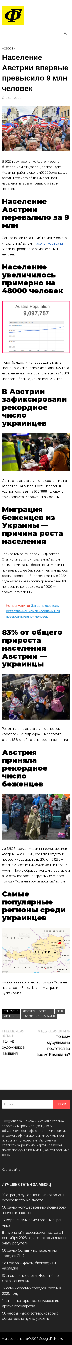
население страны (48, 243)
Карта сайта (11, 1169)
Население (31, 1016)
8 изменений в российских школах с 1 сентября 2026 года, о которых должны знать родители (35, 1237)
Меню (13, 33)
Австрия (28, 1011)
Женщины (11, 1016)
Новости (8, 48)
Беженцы (46, 1011)
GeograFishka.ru (51, 1338)
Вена (60, 1011)
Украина (49, 1016)
